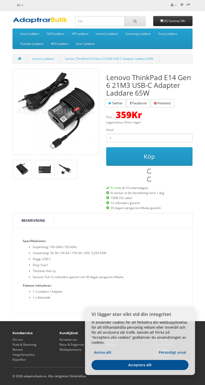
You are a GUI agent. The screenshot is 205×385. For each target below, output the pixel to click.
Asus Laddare (29, 34)
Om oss (17, 339)
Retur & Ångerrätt (72, 344)
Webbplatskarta (71, 349)
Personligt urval (172, 352)
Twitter (116, 103)
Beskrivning (33, 220)
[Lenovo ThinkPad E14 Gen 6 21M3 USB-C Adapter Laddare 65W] (55, 112)
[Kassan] (188, 5)
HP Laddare (80, 34)
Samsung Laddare (138, 34)
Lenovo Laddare (107, 34)
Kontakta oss (68, 339)
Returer (17, 349)
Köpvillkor (19, 359)
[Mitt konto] (174, 5)
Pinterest (164, 103)
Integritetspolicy (23, 354)
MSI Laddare (59, 44)
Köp (149, 156)
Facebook (139, 103)
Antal (110, 130)
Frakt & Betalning (24, 344)
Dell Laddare (55, 34)
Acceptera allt (140, 364)
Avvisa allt (103, 352)
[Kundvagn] (181, 5)
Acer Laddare (85, 44)
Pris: (109, 117)
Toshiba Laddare (32, 44)
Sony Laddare (167, 34)
